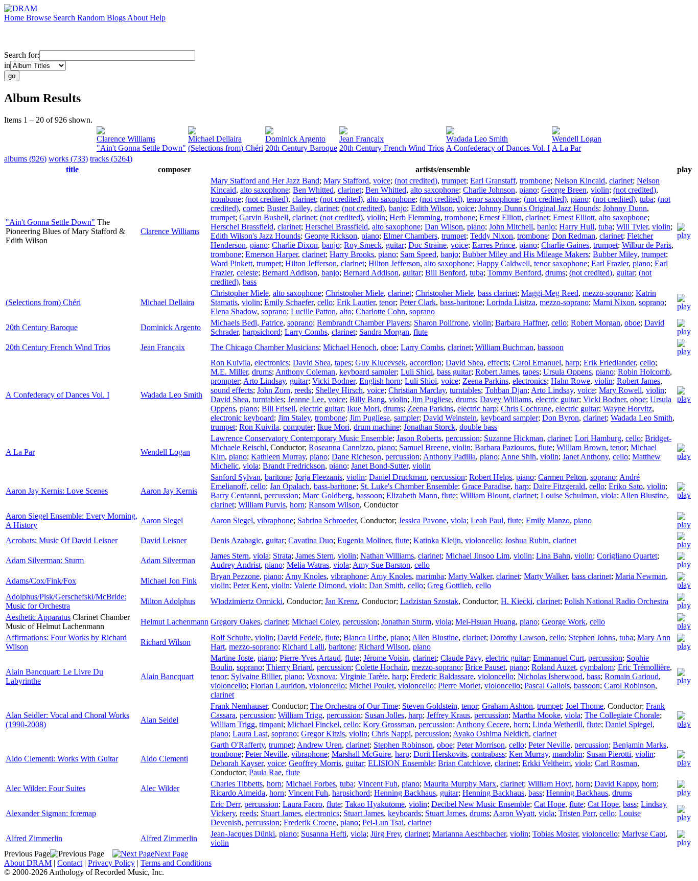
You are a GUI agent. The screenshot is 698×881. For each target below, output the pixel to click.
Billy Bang (367, 399)
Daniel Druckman (398, 477)
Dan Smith (386, 585)
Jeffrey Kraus (448, 715)
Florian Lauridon (277, 685)
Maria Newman (640, 576)
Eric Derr (225, 804)
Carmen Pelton (562, 477)
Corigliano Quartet (627, 555)
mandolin (567, 754)
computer (298, 427)
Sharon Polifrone (441, 322)
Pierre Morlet (459, 685)
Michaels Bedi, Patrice (247, 322)
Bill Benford (445, 272)
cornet (253, 208)
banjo (398, 208)
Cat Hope (549, 804)
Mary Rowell (620, 390)
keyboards (404, 813)
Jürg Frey (385, 833)
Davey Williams (505, 399)
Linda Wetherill (557, 724)
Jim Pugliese (431, 399)
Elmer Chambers (410, 235)
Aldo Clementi (164, 758)
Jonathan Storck (429, 427)
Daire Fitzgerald (559, 486)
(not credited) (415, 180)
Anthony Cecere (482, 724)
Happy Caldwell (503, 263)
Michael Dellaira (215, 138)
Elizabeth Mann (411, 495)
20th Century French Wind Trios (391, 148)
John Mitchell (511, 226)
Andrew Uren (319, 744)
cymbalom (597, 667)
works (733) (68, 158)
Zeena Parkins (485, 381)
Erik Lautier (356, 302)
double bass (478, 427)
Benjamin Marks (639, 744)
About (138, 17)
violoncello (483, 540)
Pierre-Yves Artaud (310, 658)
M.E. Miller (229, 371)
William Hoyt (549, 783)
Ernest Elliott (500, 217)
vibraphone (275, 520)
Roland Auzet (553, 667)
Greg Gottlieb (449, 585)
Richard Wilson (166, 642)
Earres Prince (493, 245)
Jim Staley (294, 417)
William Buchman (504, 347)
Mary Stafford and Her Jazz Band (265, 180)
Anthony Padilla (449, 456)
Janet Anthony (586, 456)
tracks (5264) (111, 158)
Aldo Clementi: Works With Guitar (62, 758)
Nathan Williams (387, 555)
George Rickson (331, 235)
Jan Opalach (290, 486)
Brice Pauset (485, 667)
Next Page (171, 853)
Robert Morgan (595, 322)
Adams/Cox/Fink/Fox (41, 580)
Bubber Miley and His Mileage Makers (525, 254)
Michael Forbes (311, 783)
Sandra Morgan (384, 332)
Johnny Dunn (625, 208)
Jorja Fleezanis (318, 477)
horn (297, 504)
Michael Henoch (350, 347)
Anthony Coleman (305, 371)
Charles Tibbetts (237, 783)
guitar (395, 245)
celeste (247, 272)
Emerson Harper (271, 254)
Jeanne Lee (306, 399)
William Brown (581, 447)
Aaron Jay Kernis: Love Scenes (57, 490)
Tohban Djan (506, 390)
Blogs (117, 17)
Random (92, 17)
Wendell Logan (576, 138)
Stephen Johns (592, 637)
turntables (465, 390)
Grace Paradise (486, 486)
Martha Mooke (537, 715)
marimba (430, 576)
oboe (632, 322)
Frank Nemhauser (239, 706)
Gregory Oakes (235, 621)
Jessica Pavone (423, 520)
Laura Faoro (302, 804)
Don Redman (573, 235)
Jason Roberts (419, 438)
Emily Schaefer (288, 302)
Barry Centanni (235, 495)
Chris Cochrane (526, 408)
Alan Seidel (159, 719)
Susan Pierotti (609, 754)
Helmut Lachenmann (174, 621)
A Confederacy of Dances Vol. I (498, 148)
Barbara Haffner (521, 322)
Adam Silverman (168, 560)
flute (420, 332)
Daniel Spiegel (629, 724)
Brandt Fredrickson (294, 465)
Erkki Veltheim (546, 763)
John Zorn (273, 390)
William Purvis (262, 504)
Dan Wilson (444, 226)
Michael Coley (315, 621)
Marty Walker (470, 576)
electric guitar (557, 399)
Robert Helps (490, 477)
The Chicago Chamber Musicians (265, 347)
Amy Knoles (306, 576)
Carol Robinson (629, 685)
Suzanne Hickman (513, 438)
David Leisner (164, 540)
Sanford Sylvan (236, 477)
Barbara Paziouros (504, 447)
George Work (564, 621)
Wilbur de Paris (646, 245)
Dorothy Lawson (517, 637)
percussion (463, 438)
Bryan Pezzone (235, 576)
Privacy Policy (111, 863)
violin (600, 190)
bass (250, 281)
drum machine (377, 427)
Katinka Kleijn (437, 540)
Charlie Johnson (489, 190)
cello (325, 302)
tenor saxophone (493, 199)
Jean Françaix (361, 138)
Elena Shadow (234, 311)
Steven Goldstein (429, 706)
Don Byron (560, 417)
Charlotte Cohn (380, 311)
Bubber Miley (615, 254)
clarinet (621, 180)
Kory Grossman (388, 724)
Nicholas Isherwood (550, 676)
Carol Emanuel (537, 362)
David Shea (312, 362)
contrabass (488, 754)
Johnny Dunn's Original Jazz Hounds (538, 208)
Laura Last (249, 733)
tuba (647, 199)
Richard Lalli (303, 646)
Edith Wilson (432, 208)
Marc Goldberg (327, 495)
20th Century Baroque (301, 148)
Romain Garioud (631, 676)
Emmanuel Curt (558, 658)
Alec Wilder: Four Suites (45, 788)
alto (346, 311)
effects (497, 362)
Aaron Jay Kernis (169, 490)
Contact (69, 863)
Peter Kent (250, 585)
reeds (302, 390)
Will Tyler (632, 226)
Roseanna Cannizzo (341, 447)
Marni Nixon (614, 302)
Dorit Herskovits (440, 754)
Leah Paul (487, 520)
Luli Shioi (417, 371)
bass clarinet (497, 293)
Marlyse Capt (643, 833)
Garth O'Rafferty (238, 744)
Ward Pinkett (231, 263)
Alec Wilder (160, 788)
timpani (271, 724)
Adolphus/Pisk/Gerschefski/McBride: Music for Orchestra (66, 601)
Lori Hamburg (598, 438)
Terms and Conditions (176, 863)
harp (572, 362)
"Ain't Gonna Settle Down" (141, 148)
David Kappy (616, 783)
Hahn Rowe (570, 381)
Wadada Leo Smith (477, 138)
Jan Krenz (341, 601)
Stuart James (281, 813)
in (7, 65)
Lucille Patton (313, 311)
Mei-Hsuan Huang (485, 621)
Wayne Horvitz (627, 408)
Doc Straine (427, 245)
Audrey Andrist (236, 565)
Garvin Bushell (263, 217)
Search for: (21, 55)
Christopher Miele (240, 293)
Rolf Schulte (231, 637)
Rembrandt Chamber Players (363, 322)
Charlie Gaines (565, 245)
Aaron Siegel (162, 520)
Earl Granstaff (493, 180)
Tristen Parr (577, 813)
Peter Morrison (481, 744)
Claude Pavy (460, 658)
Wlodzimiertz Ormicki (247, 601)
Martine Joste (232, 658)
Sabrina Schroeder (326, 520)
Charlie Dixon (295, 245)
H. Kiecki (516, 601)
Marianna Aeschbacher (469, 833)
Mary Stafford (346, 180)
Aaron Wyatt (513, 813)
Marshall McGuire (361, 754)
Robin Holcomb (644, 371)
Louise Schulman (569, 495)
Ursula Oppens (567, 371)
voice (381, 180)
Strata (282, 555)
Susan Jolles (384, 715)
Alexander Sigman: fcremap (51, 813)
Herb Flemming (414, 217)
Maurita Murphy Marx (460, 783)
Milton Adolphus (168, 601)
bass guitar (454, 371)
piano (528, 190)
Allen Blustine (643, 495)
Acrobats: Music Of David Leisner (62, 540)
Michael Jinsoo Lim (477, 555)
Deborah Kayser (237, 763)
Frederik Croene (310, 822)
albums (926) (25, 158)
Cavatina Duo (310, 540)
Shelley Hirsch (339, 390)
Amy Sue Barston (381, 565)
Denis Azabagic (236, 540)
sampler (406, 417)
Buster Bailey (288, 208)
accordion (425, 362)
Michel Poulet (371, 685)
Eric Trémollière (644, 667)
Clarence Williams (126, 138)
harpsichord (262, 332)
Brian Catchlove (464, 763)
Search (65, 17)
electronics (271, 362)
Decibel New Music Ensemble (480, 804)
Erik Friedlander (610, 362)
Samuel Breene (423, 447)
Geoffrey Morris (315, 763)
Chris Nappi (391, 733)
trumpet (453, 180)
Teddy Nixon (491, 235)
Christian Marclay (417, 390)
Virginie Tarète (364, 676)
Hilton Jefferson (311, 263)
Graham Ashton (507, 706)
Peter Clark (418, 302)
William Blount (484, 495)
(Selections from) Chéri (225, 148)
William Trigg (300, 715)
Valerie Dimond (319, 585)
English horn (380, 381)
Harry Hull (576, 226)
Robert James (497, 371)
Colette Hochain (381, 667)
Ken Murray (528, 754)
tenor (387, 302)
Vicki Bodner (333, 381)
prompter (225, 381)
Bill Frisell (278, 408)
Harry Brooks (352, 254)
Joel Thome (584, 706)
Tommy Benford (514, 272)
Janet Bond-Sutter (379, 465)
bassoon (551, 347)
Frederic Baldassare (442, 676)
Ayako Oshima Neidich (491, 733)
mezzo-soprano (607, 293)
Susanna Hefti (323, 833)
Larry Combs (306, 332)
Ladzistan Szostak (429, 601)
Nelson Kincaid (579, 180)
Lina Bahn (553, 555)
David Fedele (299, 637)
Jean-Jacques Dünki (243, 833)
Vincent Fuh (378, 783)
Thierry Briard (289, 667)
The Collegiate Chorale (622, 715)
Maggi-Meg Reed (549, 293)
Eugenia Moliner (364, 540)
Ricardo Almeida (238, 793)
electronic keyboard (242, 417)
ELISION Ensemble (401, 763)
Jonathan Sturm (406, 621)
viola (251, 465)
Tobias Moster (555, 833)
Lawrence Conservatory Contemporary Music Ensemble (301, 438)
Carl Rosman (616, 763)
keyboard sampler (368, 371)
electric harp (477, 408)
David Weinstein (450, 417)
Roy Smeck (363, 245)
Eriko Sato (626, 486)
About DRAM (28, 863)
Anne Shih (518, 456)
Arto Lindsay (264, 381)
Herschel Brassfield (242, 226)
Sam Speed (418, 254)
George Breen (564, 190)
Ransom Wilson (334, 504)
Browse (39, 17)
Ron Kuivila (230, 362)
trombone (535, 180)
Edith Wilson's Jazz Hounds (255, 235)
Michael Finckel (313, 724)
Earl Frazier (610, 263)
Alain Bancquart (167, 676)
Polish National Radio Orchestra (616, 601)
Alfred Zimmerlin (34, 838)
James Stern (230, 555)
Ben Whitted (313, 190)
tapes (343, 362)
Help (158, 17)
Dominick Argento (295, 138)
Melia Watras (308, 565)
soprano (651, 302)
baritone (278, 477)
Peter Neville (549, 744)
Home (15, 17)
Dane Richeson (356, 456)
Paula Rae (265, 772)
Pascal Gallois (547, 685)
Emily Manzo (548, 520)
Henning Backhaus (405, 793)
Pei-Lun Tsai (383, 822)
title (72, 169)
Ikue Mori (363, 408)
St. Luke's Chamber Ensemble (409, 486)
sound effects (232, 390)
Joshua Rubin (527, 540)
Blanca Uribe (364, 637)
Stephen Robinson (403, 744)
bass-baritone (461, 302)
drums (555, 272)
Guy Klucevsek (380, 362)
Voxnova (321, 676)
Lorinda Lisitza (511, 302)
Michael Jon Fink (169, 580)
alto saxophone (264, 190)
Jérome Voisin (386, 658)
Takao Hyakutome (375, 804)
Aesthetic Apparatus (38, 617)
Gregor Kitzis (323, 733)
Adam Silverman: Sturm (45, 560)
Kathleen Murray (278, 456)
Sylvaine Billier (256, 676)
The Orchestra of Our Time (354, 706)
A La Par (566, 148)
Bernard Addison (289, 272)
